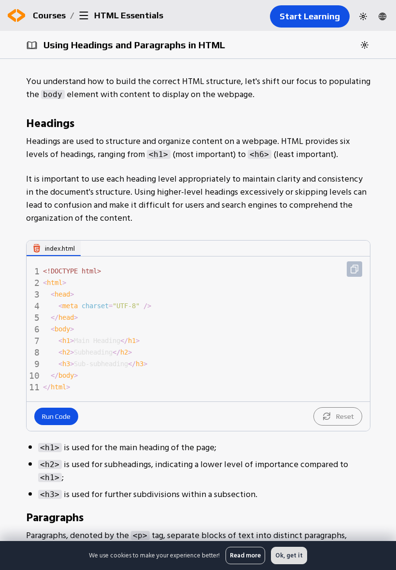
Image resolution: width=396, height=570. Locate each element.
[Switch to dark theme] (363, 16)
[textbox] (205, 329)
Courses (49, 15)
